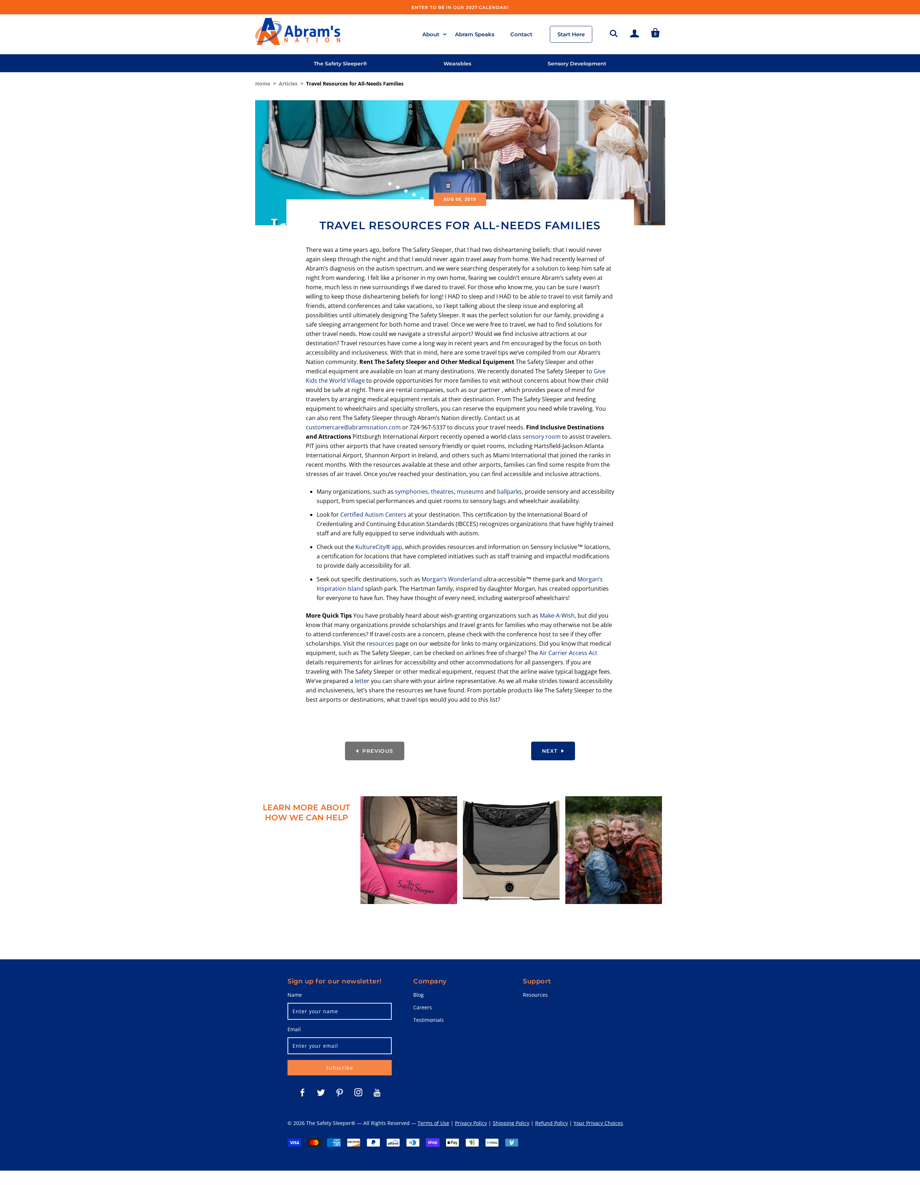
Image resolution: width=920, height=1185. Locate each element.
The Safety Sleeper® (340, 63)
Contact (521, 34)
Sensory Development (577, 63)
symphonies (411, 491)
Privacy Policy (471, 1123)
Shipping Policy (511, 1123)
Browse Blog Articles (409, 918)
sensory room (542, 437)
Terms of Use (433, 1123)
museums (470, 491)
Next (550, 751)
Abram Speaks (474, 34)
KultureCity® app (378, 547)
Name (295, 994)
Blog (418, 994)
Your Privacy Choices (598, 1123)
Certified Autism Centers (373, 514)
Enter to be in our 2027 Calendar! (459, 7)
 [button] (614, 32)
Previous (377, 751)
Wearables (457, 63)
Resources (535, 994)
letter (362, 681)
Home (262, 83)
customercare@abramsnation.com (353, 427)
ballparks (509, 491)
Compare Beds (511, 918)
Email (294, 1029)
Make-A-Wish (557, 615)
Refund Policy (551, 1123)
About (430, 34)
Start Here (571, 34)
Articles (288, 83)
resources (380, 643)
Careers (422, 1007)
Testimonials (428, 1019)
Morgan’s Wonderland (452, 579)
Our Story (613, 918)
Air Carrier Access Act (568, 653)
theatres (442, 491)
